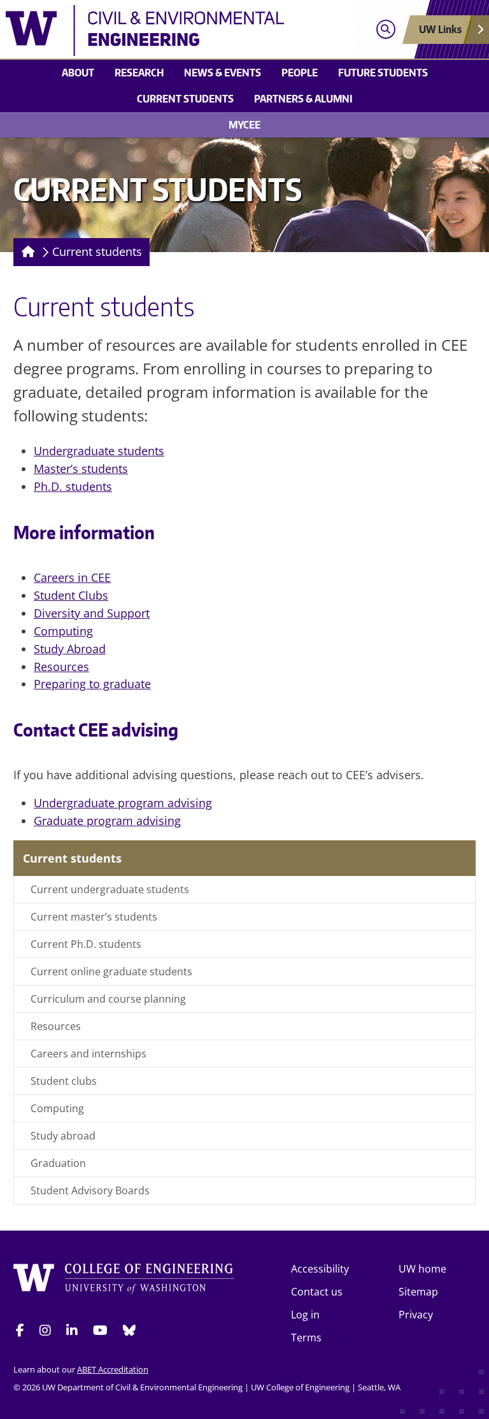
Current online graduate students (111, 971)
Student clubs (64, 1081)
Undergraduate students (99, 450)
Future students (383, 72)
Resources (61, 666)
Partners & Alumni (303, 98)
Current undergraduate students (110, 889)
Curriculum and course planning (108, 999)
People (299, 72)
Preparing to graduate (92, 683)
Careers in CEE (72, 577)
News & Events (222, 72)
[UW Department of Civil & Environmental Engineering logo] (185, 30)
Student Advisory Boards (90, 1190)
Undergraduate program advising (123, 802)
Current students (185, 98)
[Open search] (385, 29)
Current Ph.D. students (86, 944)
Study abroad (63, 1136)
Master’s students (81, 468)
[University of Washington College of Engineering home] (124, 1282)
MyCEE (244, 124)
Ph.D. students (73, 486)
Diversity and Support (92, 613)
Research (139, 72)
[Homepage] (25, 252)
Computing (63, 631)
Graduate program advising (107, 820)
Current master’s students (94, 917)
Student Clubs (71, 595)
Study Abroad (70, 648)
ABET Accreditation (112, 1369)
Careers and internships (88, 1054)
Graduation (58, 1163)
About (78, 72)
